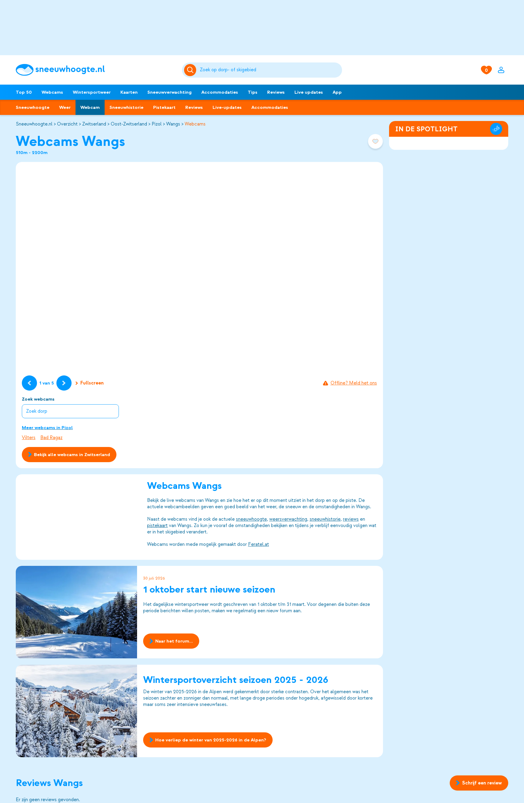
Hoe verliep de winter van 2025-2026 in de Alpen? (210, 740)
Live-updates (227, 107)
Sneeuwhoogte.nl (34, 124)
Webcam (90, 107)
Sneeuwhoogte (32, 107)
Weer (65, 107)
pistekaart (157, 525)
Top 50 (24, 92)
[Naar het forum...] (76, 612)
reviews (351, 519)
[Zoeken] (270, 70)
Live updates (308, 92)
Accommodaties (219, 92)
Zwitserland (94, 124)
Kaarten (129, 92)
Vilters (28, 438)
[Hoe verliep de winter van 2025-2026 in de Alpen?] (76, 711)
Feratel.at (258, 544)
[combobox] (270, 70)
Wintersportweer (92, 92)
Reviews (276, 92)
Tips (252, 92)
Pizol (157, 124)
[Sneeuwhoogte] (96, 70)
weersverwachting (288, 519)
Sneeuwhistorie (126, 107)
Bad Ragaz (51, 438)
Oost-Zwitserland (129, 124)
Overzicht (67, 124)
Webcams (52, 92)
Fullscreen (92, 383)
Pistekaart (164, 107)
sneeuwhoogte (251, 519)
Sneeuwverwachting (169, 92)
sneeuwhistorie (325, 519)
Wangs (173, 124)
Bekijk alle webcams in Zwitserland (72, 455)
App (337, 92)
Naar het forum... (174, 641)
